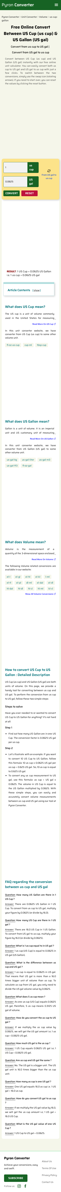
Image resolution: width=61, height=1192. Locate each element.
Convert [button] (11, 193)
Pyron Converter (10, 17)
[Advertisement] (30, 121)
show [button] (36, 290)
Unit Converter (29, 17)
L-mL (47, 577)
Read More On (42, 324)
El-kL (37, 577)
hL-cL (30, 588)
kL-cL (50, 588)
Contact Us (47, 1182)
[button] (49, 171)
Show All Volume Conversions (39, 593)
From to (49, 176)
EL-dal (40, 583)
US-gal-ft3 (12, 465)
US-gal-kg (12, 460)
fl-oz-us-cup (13, 345)
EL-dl (50, 583)
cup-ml (28, 345)
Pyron (18, 5)
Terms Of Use (49, 1168)
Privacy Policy (49, 1175)
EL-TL (9, 583)
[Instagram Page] (19, 1186)
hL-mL (40, 588)
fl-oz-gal (27, 465)
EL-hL (27, 577)
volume (43, 17)
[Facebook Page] (25, 1186)
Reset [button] (29, 193)
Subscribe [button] (15, 1178)
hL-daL (10, 588)
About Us (47, 1161)
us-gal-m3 (44, 460)
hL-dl (20, 588)
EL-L (8, 577)
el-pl (18, 583)
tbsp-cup (41, 345)
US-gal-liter (28, 460)
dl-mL (29, 583)
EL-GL (17, 577)
